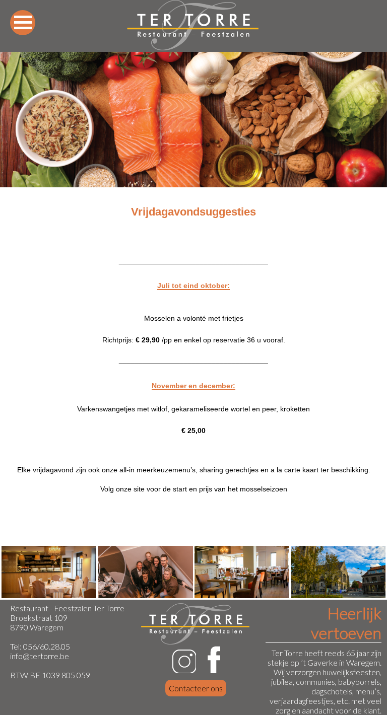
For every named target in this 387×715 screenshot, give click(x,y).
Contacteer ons (196, 688)
